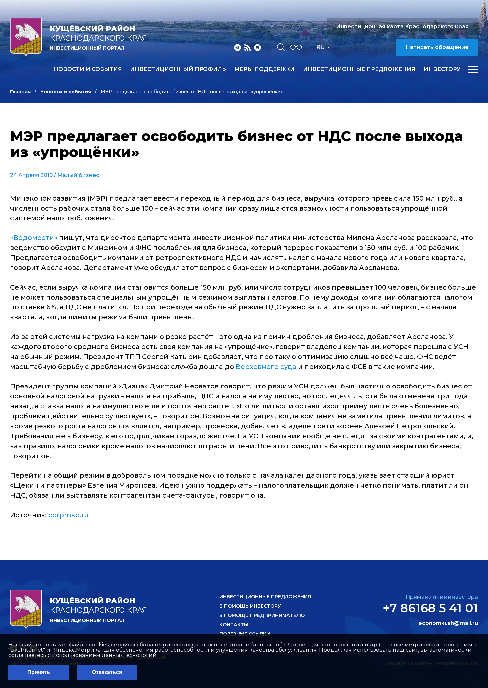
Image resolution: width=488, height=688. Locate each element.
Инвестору (442, 69)
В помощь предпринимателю (262, 615)
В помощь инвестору (250, 606)
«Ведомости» (33, 238)
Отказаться (107, 672)
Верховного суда (267, 367)
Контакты (233, 625)
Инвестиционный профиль (178, 69)
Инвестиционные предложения (359, 69)
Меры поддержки (264, 69)
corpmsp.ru (68, 515)
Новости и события (88, 69)
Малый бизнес (78, 175)
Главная (20, 92)
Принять (38, 672)
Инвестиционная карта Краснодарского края (402, 26)
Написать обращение (437, 47)
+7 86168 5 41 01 (430, 608)
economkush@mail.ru (448, 623)
